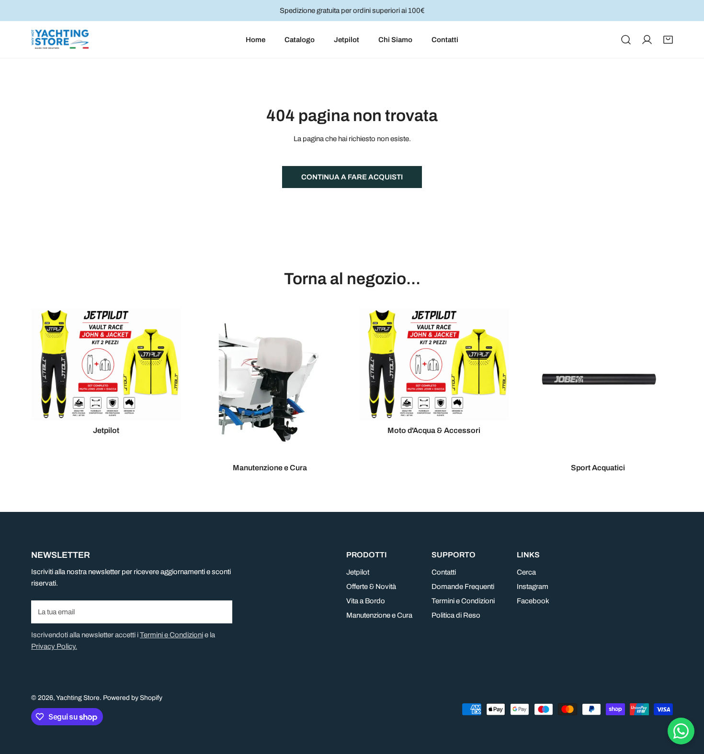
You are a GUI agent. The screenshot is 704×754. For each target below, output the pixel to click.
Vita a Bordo (365, 601)
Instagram (532, 586)
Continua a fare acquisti (352, 177)
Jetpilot (357, 572)
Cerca (526, 572)
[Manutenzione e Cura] (270, 383)
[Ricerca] (625, 39)
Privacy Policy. (54, 646)
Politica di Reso (455, 615)
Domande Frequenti (462, 586)
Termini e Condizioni (171, 635)
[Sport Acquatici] (598, 383)
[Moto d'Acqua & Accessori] (434, 364)
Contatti (443, 572)
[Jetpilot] (106, 364)
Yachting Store (78, 697)
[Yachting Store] (60, 39)
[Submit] (219, 611)
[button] (668, 39)
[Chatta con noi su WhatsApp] (681, 731)
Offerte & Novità (371, 586)
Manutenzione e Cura (379, 615)
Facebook (533, 601)
